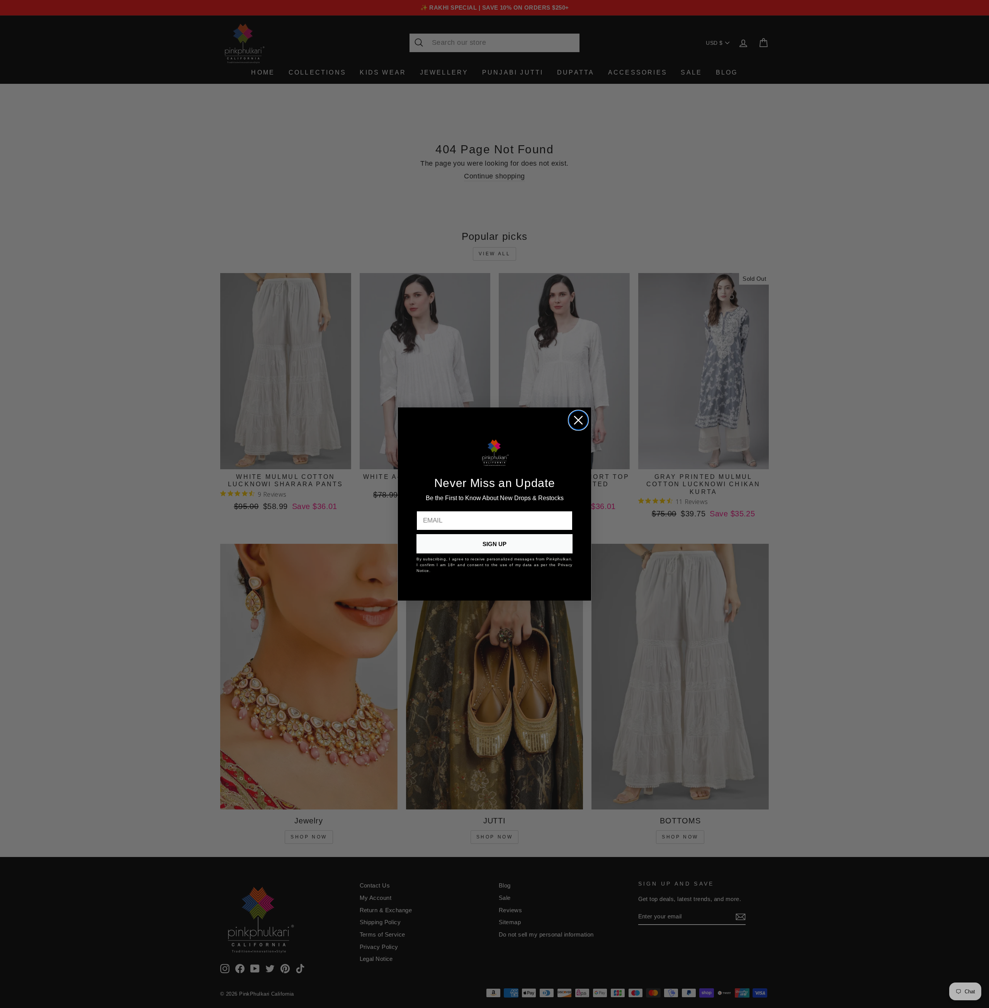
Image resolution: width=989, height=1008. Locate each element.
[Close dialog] (578, 420)
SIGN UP (494, 544)
